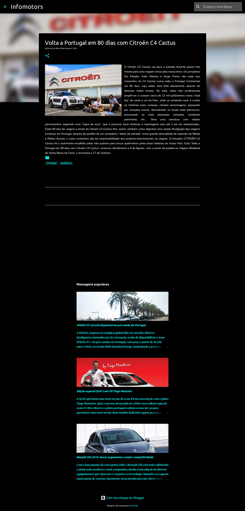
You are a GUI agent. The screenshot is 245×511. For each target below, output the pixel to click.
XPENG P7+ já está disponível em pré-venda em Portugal (111, 325)
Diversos (66, 163)
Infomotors (27, 6)
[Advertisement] (122, 244)
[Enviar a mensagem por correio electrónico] (47, 159)
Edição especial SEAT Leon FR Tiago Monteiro (104, 391)
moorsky (134, 505)
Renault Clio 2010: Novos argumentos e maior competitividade (115, 457)
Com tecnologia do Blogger (124, 498)
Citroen (51, 163)
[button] (47, 55)
